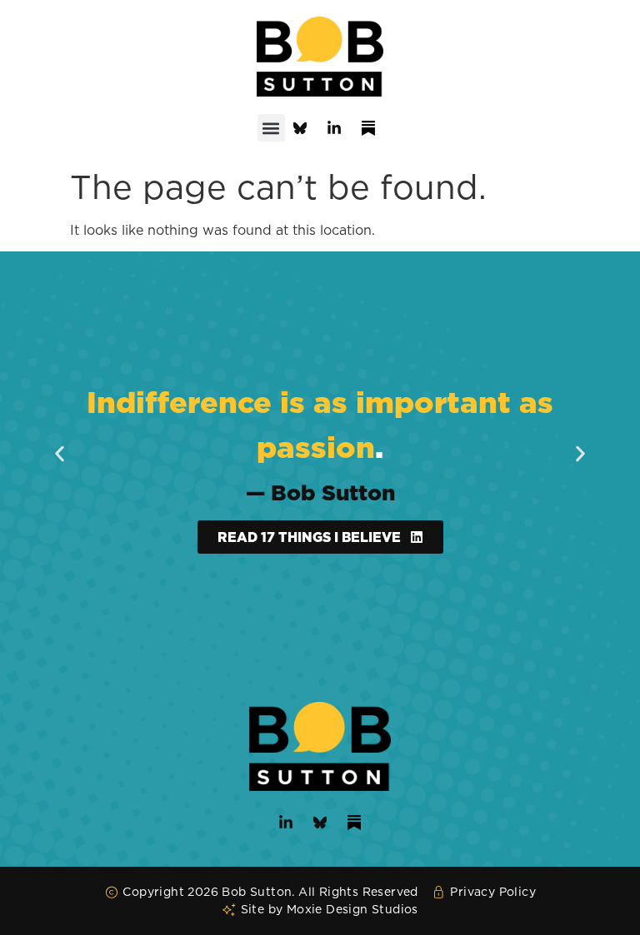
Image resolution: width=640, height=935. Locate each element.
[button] (271, 128)
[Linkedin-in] (334, 128)
